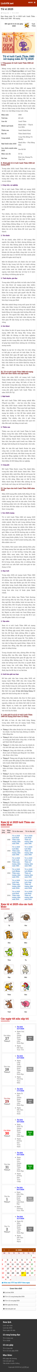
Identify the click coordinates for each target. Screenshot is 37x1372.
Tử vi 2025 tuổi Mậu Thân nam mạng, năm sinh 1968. (16, 851)
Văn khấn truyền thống (11, 1363)
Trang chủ (5, 13)
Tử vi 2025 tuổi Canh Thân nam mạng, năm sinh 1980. (16, 862)
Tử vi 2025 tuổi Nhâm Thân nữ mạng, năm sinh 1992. (29, 873)
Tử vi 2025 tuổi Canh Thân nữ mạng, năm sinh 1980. (29, 862)
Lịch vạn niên (8, 1325)
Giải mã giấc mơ (10, 1309)
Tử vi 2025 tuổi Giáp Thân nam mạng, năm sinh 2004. (16, 884)
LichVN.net (7, 3)
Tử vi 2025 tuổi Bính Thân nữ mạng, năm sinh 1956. (29, 839)
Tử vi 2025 (15, 13)
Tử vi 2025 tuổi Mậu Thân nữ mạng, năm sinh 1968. (29, 851)
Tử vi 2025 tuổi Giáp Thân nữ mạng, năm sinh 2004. (29, 884)
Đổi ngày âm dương (11, 1305)
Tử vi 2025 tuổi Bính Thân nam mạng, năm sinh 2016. (16, 895)
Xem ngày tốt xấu (9, 1330)
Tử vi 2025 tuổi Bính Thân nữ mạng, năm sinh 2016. (29, 895)
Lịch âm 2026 (9, 1292)
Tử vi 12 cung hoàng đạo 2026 (14, 1296)
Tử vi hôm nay (8, 1338)
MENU (30, 2)
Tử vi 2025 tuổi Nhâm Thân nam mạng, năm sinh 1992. (16, 873)
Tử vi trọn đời (8, 1348)
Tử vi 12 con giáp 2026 (12, 1301)
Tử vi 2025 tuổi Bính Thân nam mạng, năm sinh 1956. (16, 839)
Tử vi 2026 (6, 1340)
